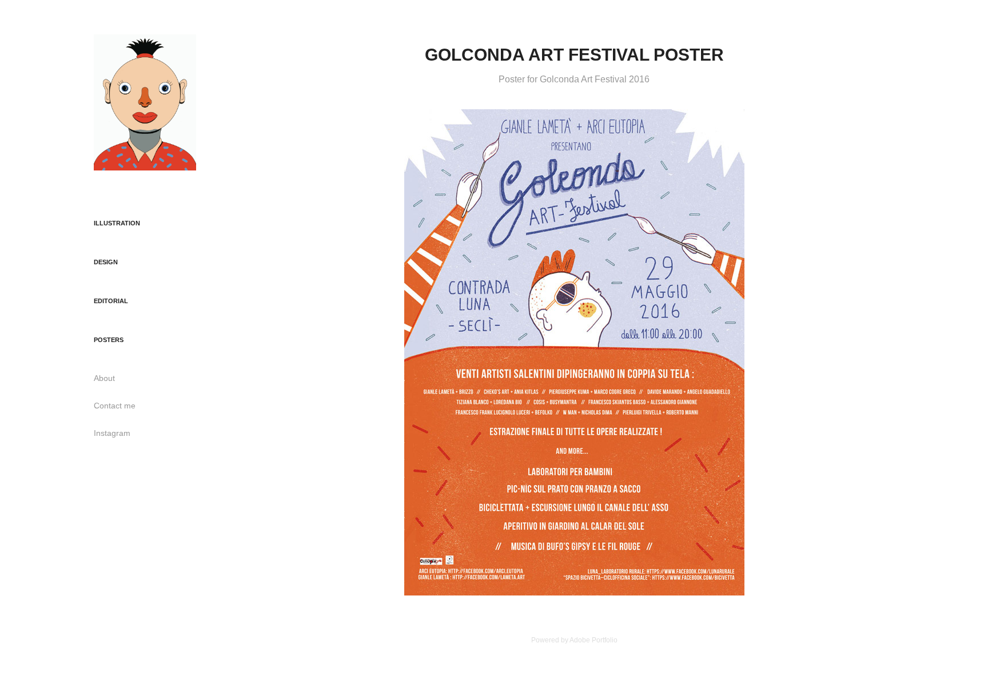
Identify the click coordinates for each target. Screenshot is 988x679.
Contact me (115, 405)
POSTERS (109, 339)
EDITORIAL (111, 300)
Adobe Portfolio (593, 640)
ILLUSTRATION (117, 223)
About (104, 378)
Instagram (112, 433)
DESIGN (106, 262)
